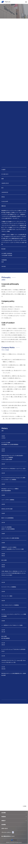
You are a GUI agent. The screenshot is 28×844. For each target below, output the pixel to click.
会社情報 (3, 812)
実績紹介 (3, 820)
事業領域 (3, 816)
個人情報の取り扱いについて (8, 836)
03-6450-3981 (4, 166)
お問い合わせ (4, 828)
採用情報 (3, 824)
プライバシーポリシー (6, 832)
